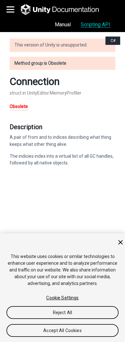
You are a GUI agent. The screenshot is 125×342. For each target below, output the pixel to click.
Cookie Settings (62, 297)
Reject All (62, 312)
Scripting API (95, 24)
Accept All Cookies (62, 330)
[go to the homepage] (64, 9)
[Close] (120, 242)
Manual (63, 24)
